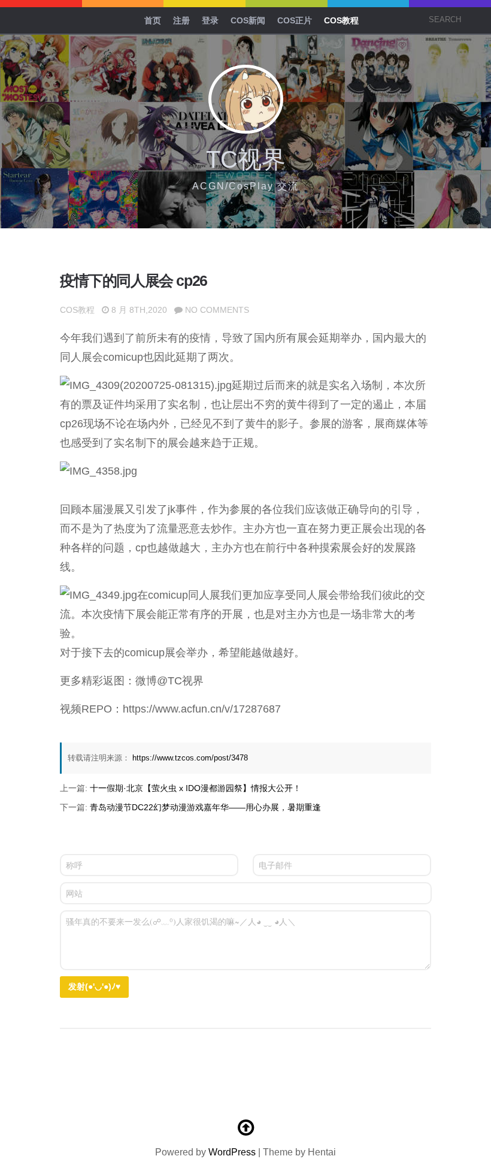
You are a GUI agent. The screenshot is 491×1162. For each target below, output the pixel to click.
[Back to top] (245, 1128)
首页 (152, 20)
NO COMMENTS (217, 310)
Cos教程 (341, 20)
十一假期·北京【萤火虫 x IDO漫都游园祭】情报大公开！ (195, 788)
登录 (210, 20)
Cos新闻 (248, 20)
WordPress (232, 1152)
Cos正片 (294, 20)
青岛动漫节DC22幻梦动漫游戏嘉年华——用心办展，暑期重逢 (205, 807)
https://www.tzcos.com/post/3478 (190, 757)
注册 (181, 20)
